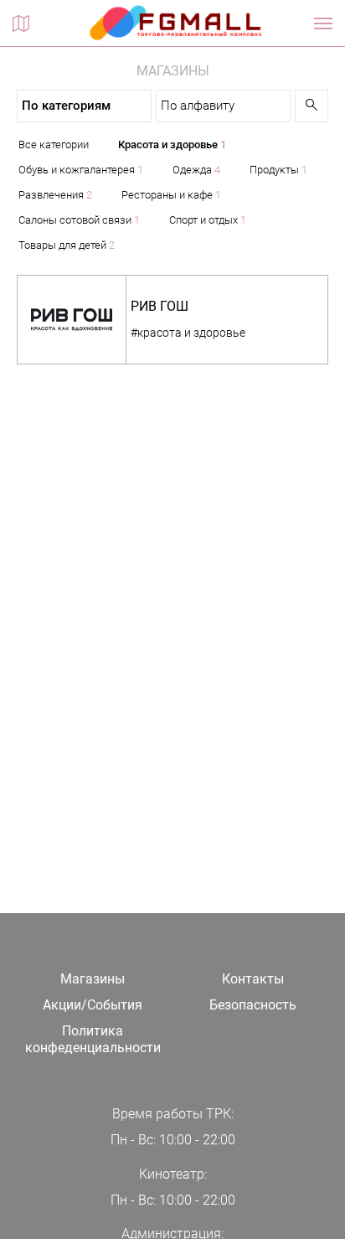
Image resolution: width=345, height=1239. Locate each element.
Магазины (92, 979)
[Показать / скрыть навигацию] (323, 23)
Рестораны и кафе (171, 194)
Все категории (53, 144)
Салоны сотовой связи (79, 220)
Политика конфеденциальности (93, 1039)
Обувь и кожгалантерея (80, 169)
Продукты (278, 169)
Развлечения (55, 194)
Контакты (253, 979)
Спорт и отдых (207, 220)
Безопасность (252, 1005)
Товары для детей (66, 245)
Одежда (196, 169)
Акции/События (92, 1005)
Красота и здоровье (172, 144)
